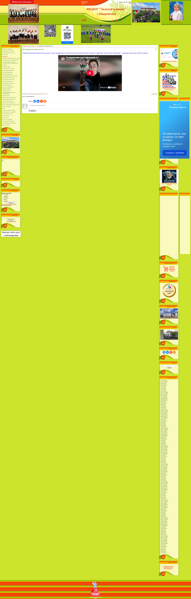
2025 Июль (163, 533)
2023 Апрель (164, 492)
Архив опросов (12, 204)
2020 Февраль (164, 435)
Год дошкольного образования (169, 61)
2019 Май (163, 422)
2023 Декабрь (164, 504)
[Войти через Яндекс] (41, 101)
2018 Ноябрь (164, 413)
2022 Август (164, 480)
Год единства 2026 (169, 89)
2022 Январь (164, 470)
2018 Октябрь (164, 411)
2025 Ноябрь (164, 539)
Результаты (4, 204)
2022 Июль (163, 479)
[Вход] (116, 19)
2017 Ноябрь (164, 395)
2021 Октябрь (164, 465)
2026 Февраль (164, 543)
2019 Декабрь (164, 432)
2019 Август (164, 426)
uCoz (95, 598)
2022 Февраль (164, 471)
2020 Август (164, 444)
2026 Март (163, 545)
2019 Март (163, 419)
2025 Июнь (163, 531)
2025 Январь (164, 524)
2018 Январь (164, 398)
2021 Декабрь (164, 468)
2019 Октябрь (164, 429)
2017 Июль (163, 389)
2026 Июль (163, 551)
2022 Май (163, 476)
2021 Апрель (164, 456)
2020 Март (163, 437)
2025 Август (164, 534)
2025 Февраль (164, 525)
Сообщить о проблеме (174, 153)
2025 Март (163, 527)
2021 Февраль (164, 453)
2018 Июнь (163, 405)
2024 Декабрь (164, 522)
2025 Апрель (164, 528)
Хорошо (6, 196)
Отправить (32, 111)
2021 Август (164, 462)
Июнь (32, 46)
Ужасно (6, 201)
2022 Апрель (164, 474)
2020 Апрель (164, 438)
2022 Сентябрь (164, 482)
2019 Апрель (164, 420)
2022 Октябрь (164, 483)
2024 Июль (163, 515)
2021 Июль (163, 461)
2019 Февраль (164, 417)
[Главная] (83, 19)
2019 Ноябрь (164, 431)
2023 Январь (164, 488)
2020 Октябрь (164, 447)
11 (35, 46)
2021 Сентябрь (164, 464)
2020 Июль (163, 443)
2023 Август (164, 498)
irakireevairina (38, 93)
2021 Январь (164, 452)
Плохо (5, 199)
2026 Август (164, 552)
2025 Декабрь (164, 540)
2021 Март (163, 455)
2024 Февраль (164, 507)
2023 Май (163, 494)
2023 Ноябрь (164, 503)
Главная (24, 46)
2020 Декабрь (164, 450)
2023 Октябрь (164, 501)
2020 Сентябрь (164, 446)
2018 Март (163, 401)
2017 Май (163, 386)
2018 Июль (163, 407)
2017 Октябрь (164, 393)
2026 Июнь (163, 549)
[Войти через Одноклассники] (44, 101)
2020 (29, 46)
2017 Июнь (163, 387)
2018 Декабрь (164, 414)
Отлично (6, 194)
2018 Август (164, 408)
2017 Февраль (164, 381)
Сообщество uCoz (168, 567)
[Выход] (85, 19)
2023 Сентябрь (164, 500)
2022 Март (163, 473)
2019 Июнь (163, 423)
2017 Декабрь (164, 396)
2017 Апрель (164, 384)
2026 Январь (164, 542)
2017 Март (163, 383)
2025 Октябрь (164, 537)
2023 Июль (163, 497)
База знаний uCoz (168, 568)
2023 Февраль (164, 489)
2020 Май (163, 440)
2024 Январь (164, 506)
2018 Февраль (164, 399)
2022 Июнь (163, 477)
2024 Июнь (163, 513)
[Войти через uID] (34, 101)
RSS (130, 3)
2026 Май (163, 548)
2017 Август (164, 390)
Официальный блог (168, 566)
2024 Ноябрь (164, 521)
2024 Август (164, 516)
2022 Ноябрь (164, 485)
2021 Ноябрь (164, 467)
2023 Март (163, 491)
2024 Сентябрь (164, 518)
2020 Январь (164, 434)
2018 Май (163, 404)
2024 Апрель (164, 510)
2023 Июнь (163, 495)
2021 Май (163, 458)
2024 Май (163, 512)
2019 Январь (164, 416)
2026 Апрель (164, 546)
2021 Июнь (163, 459)
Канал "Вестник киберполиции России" (169, 184)
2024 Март (163, 509)
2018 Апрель (164, 402)
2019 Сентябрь (164, 428)
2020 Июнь (163, 441)
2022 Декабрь (164, 486)
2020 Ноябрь (164, 449)
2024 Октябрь (164, 519)
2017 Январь (164, 380)
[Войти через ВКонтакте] (38, 101)
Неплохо (6, 198)
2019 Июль (163, 425)
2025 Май (163, 530)
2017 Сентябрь (164, 392)
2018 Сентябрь (164, 410)
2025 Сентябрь (164, 536)
